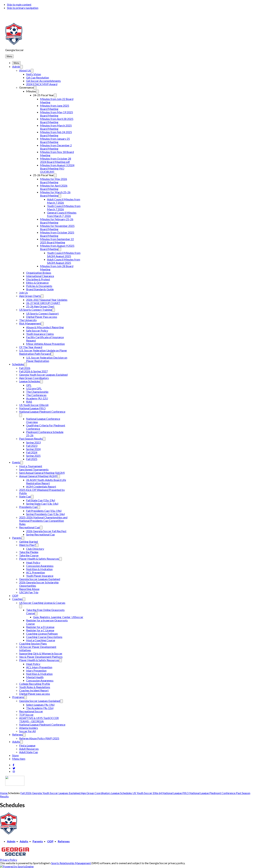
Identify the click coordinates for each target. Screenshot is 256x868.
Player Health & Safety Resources (39, 558)
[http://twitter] (14, 768)
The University (28, 320)
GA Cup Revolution (37, 77)
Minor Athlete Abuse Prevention (45, 343)
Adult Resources (29, 748)
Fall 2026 (24, 368)
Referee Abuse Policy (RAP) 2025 (39, 738)
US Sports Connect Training (35, 309)
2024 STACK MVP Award (41, 84)
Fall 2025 (31, 459)
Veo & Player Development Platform (41, 656)
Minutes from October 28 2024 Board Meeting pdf (55, 160)
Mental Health (35, 677)
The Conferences (36, 395)
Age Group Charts (30, 295)
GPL (28, 385)
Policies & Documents (39, 286)
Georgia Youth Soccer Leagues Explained (43, 374)
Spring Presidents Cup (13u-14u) (45, 514)
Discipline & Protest (38, 279)
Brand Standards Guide (40, 289)
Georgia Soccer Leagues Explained (39, 579)
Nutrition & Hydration (39, 569)
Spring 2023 (33, 442)
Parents (16, 537)
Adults (16, 741)
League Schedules (29, 381)
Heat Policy (33, 562)
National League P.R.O (32, 408)
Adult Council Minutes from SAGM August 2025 (63, 261)
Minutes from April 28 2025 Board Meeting (56, 120)
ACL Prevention (35, 572)
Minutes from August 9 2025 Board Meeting (57, 247)
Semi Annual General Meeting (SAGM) (42, 472)
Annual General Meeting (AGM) (38, 476)
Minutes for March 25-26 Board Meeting (55, 193)
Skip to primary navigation (22, 7)
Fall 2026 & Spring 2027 (33, 371)
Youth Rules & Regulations (34, 687)
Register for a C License (40, 630)
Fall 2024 (31, 452)
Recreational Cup (29, 527)
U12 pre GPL (34, 388)
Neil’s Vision (33, 74)
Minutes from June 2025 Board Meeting (54, 107)
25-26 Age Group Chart (40, 306)
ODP (15, 595)
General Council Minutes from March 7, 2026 (61, 214)
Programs (18, 697)
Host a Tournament (30, 466)
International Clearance (40, 276)
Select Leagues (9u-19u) (40, 704)
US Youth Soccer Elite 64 (33, 405)
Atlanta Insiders (28, 727)
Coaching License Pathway (42, 633)
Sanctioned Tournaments (34, 469)
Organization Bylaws (38, 272)
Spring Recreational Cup (40, 534)
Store (15, 755)
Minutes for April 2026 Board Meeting (53, 187)
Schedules (18, 364)
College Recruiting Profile (34, 683)
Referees (17, 734)
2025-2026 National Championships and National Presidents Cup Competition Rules (43, 521)
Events (16, 462)
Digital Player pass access (34, 693)
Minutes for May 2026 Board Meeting (53, 180)
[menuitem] (4, 793)
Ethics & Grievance (37, 282)
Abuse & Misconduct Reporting (45, 327)
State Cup (25, 496)
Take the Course (28, 555)
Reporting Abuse (29, 589)
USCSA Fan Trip (28, 592)
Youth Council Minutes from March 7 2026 (63, 207)
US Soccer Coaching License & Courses (42, 602)
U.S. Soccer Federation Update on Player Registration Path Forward (43, 352)
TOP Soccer (26, 714)
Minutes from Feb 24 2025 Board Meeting (56, 133)
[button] (9, 56)
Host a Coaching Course (40, 640)
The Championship (37, 391)
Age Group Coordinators (34, 378)
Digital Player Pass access (41, 316)
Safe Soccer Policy (37, 330)
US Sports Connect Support (42, 313)
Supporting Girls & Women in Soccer (40, 653)
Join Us (23, 292)
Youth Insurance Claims (40, 333)
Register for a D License (40, 627)
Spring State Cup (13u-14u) (42, 503)
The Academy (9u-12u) (39, 708)
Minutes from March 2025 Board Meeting (56, 127)
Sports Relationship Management (71, 863)
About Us (25, 70)
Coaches (17, 599)
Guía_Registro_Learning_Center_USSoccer (58, 617)
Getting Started (28, 541)
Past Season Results (31, 438)
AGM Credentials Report (41, 486)
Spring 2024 (33, 449)
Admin (16, 66)
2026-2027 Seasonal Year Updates (46, 299)
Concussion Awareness (39, 565)
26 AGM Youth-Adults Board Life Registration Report (46, 481)
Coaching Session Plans (33, 643)
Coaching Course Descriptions (44, 636)
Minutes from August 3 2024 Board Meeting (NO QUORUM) (57, 168)
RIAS (29, 401)
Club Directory (35, 548)
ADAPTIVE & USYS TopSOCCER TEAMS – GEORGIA (39, 719)
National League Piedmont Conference (42, 411)
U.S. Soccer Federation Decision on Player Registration (46, 359)
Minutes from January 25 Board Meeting (55, 140)
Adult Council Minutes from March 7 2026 (63, 201)
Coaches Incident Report (34, 690)
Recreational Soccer (31, 711)
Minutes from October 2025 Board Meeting (57, 234)
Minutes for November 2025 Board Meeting (57, 227)
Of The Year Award (30, 347)
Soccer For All (27, 731)
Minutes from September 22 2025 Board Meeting (57, 240)
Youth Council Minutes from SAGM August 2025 (63, 254)
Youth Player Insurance (39, 575)
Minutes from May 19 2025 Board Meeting (56, 113)
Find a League (27, 745)
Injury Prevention (36, 670)
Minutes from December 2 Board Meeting (56, 147)
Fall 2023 (31, 445)
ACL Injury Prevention (39, 667)
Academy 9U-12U (37, 398)
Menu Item (18, 758)
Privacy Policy (8, 859)
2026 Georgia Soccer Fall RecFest (46, 531)
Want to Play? (27, 544)
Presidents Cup (28, 506)
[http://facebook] (13, 764)
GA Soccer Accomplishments (43, 80)
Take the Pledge (28, 552)
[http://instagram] (14, 771)
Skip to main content (19, 4)
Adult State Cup (28, 752)
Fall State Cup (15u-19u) (40, 500)
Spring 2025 (33, 455)
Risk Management (30, 323)
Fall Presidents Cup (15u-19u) (43, 510)
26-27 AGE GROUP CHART (43, 303)
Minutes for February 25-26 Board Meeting (56, 220)
